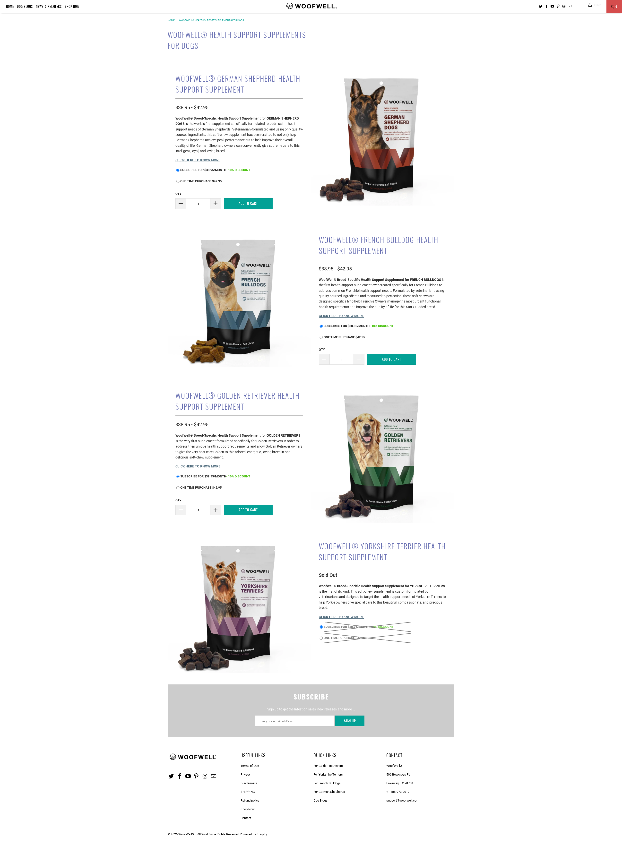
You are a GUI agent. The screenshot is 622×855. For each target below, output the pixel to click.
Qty (178, 194)
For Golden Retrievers (328, 766)
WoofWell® (186, 834)
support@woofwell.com (402, 800)
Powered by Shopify (253, 834)
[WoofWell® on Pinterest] (558, 7)
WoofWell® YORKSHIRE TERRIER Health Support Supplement (382, 551)
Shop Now (72, 6)
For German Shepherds (329, 792)
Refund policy (250, 800)
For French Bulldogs (327, 783)
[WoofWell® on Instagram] (564, 7)
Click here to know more (197, 160)
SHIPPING (248, 792)
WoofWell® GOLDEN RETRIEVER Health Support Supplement (237, 401)
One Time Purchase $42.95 (201, 181)
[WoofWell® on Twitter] (540, 7)
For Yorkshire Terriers (328, 774)
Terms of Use (250, 766)
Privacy (246, 774)
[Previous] (319, 134)
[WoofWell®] (310, 6)
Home (10, 6)
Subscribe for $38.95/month (215, 170)
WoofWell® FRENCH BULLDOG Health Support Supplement (378, 245)
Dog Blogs (25, 6)
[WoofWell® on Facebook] (546, 7)
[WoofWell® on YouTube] (552, 7)
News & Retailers (49, 6)
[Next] (447, 134)
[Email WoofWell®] (569, 7)
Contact (246, 818)
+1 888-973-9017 (397, 792)
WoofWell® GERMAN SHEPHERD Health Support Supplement (237, 84)
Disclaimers (249, 783)
